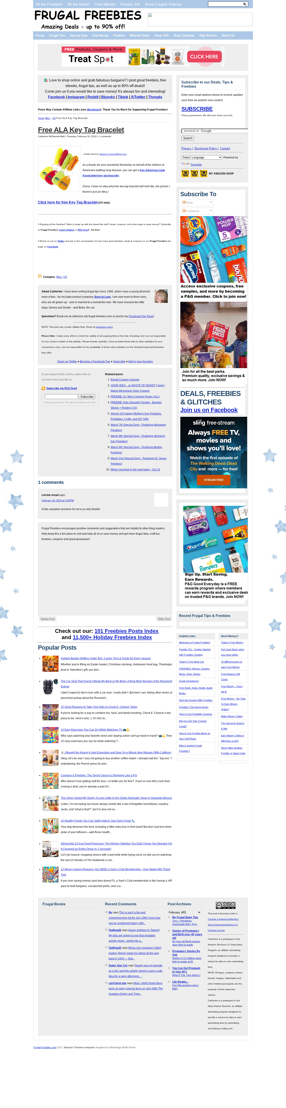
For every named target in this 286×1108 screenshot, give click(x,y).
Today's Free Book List (191, 661)
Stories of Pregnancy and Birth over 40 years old (187, 934)
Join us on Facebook (209, 410)
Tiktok (123, 97)
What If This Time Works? (186, 975)
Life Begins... (180, 981)
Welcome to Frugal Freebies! (194, 642)
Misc (47, 118)
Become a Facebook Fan (95, 361)
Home (41, 118)
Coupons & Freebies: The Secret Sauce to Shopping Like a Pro (99, 775)
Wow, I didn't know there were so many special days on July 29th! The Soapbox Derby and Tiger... (136, 988)
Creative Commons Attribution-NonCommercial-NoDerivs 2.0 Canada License (223, 924)
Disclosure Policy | (206, 148)
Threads (155, 97)
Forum (40, 35)
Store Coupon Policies (163, 4)
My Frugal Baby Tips (185, 917)
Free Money (101, 35)
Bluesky (108, 97)
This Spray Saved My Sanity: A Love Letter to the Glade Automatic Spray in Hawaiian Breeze (116, 798)
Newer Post (48, 618)
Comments (192, 211)
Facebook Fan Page (141, 316)
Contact (225, 148)
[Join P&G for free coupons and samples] (213, 299)
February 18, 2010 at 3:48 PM (58, 500)
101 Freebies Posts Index (126, 631)
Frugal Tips (57, 35)
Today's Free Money (232, 642)
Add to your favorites (140, 361)
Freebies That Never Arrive (193, 707)
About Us (228, 35)
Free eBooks (105, 4)
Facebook (56, 97)
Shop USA (161, 35)
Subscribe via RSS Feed (61, 388)
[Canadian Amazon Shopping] (194, 175)
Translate (196, 164)
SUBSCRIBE (197, 109)
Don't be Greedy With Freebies (195, 700)
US (54, 118)
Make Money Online (232, 716)
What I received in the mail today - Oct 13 (135, 469)
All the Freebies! (49, 4)
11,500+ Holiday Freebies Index (112, 637)
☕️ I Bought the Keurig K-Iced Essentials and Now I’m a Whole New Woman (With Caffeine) (116, 752)
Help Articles (208, 35)
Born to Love (103, 296)
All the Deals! (78, 4)
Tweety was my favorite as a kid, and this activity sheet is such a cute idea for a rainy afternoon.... (135, 971)
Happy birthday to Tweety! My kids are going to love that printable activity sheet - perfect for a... (134, 935)
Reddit (93, 97)
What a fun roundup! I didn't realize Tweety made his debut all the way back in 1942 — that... (135, 953)
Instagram (76, 97)
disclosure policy (104, 327)
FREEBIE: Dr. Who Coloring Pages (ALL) (135, 396)
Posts (189, 202)
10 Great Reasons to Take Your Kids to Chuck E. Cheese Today (99, 706)
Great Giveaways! (189, 681)
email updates (66, 230)
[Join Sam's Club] (213, 383)
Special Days (79, 35)
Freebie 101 (130, 4)
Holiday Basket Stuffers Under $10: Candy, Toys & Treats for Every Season (106, 658)
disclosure (93, 109)
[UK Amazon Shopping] (203, 175)
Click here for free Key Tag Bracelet (68, 202)
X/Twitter (138, 97)
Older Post (164, 618)
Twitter (61, 241)
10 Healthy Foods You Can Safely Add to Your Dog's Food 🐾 (98, 820)
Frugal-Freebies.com (45, 1047)
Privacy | (187, 148)
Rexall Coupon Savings (125, 379)
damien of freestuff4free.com (112, 154)
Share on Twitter (67, 361)
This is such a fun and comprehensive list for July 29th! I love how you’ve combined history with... (134, 918)
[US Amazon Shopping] (185, 175)
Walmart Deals (140, 35)
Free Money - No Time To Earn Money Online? (233, 704)
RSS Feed (83, 230)
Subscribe (119, 361)
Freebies (119, 35)
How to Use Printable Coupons (195, 714)
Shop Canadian (184, 35)
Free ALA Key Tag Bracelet (81, 130)
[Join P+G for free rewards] (217, 599)
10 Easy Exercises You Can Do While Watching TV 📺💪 (95, 729)
